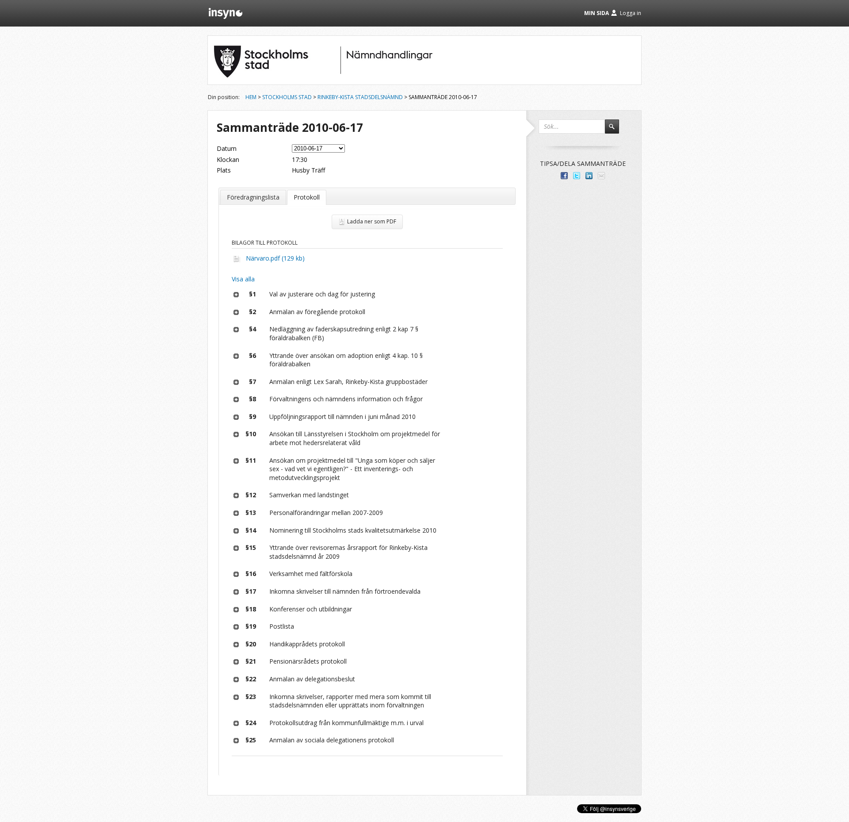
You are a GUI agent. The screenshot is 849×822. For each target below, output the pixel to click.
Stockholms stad (287, 97)
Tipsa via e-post (601, 175)
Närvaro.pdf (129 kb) (275, 258)
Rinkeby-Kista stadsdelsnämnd (360, 97)
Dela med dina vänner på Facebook (564, 175)
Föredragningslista (253, 197)
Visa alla (243, 279)
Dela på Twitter (576, 175)
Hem (250, 97)
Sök (616, 130)
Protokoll (307, 197)
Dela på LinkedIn (589, 175)
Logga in (630, 13)
